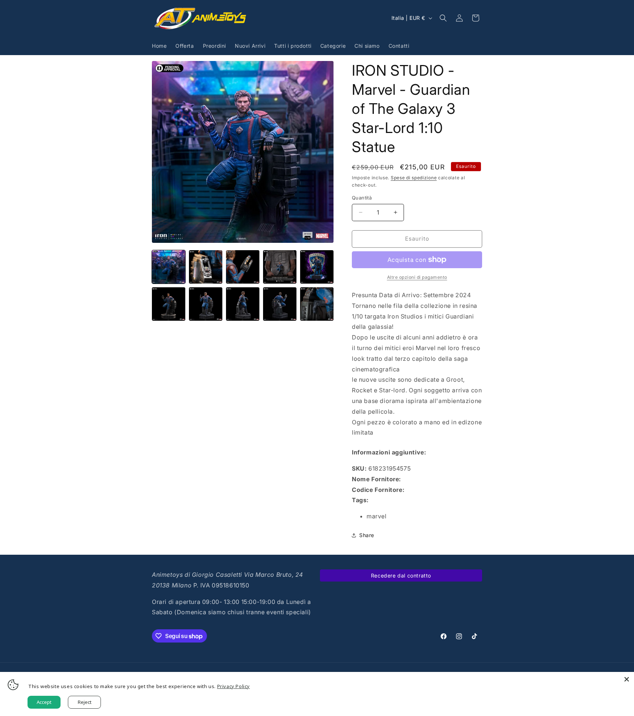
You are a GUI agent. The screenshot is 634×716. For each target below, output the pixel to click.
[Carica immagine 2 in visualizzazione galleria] (205, 267)
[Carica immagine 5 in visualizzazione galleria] (317, 267)
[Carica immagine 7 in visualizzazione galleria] (205, 304)
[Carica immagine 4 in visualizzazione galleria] (279, 267)
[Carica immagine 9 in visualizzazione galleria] (279, 304)
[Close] (626, 679)
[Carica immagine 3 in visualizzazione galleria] (242, 267)
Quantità (362, 198)
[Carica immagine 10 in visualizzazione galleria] (317, 304)
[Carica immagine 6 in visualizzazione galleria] (168, 304)
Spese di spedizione (414, 177)
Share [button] (366, 535)
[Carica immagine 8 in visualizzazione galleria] (242, 304)
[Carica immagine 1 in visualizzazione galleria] (168, 267)
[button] (443, 18)
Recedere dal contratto (401, 575)
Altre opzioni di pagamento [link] (417, 277)
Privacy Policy (233, 686)
